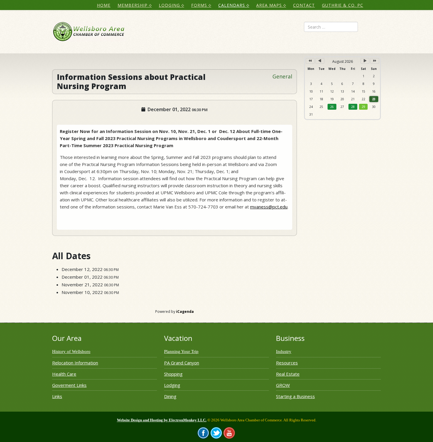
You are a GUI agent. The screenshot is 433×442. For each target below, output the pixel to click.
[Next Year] (374, 61)
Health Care (64, 374)
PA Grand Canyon (181, 363)
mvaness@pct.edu (268, 207)
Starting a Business (295, 396)
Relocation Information (75, 363)
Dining (170, 396)
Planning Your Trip (181, 351)
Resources (287, 363)
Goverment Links (69, 385)
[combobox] (331, 27)
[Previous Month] (319, 61)
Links (57, 396)
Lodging (172, 385)
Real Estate (288, 374)
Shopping (173, 374)
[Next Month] (365, 61)
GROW (283, 385)
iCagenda (185, 311)
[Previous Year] (310, 61)
